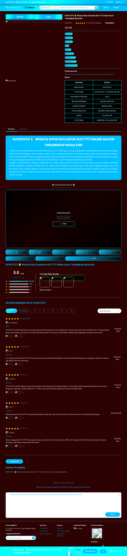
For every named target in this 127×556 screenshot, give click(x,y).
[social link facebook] (99, 545)
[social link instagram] (92, 545)
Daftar (106, 8)
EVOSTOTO (68, 33)
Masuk (116, 8)
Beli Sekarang (90, 551)
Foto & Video (24, 311)
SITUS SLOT (68, 41)
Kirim (113, 514)
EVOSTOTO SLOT (70, 57)
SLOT (66, 45)
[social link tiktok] (103, 545)
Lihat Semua (14, 461)
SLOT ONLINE (69, 53)
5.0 (35, 311)
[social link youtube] (96, 545)
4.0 (44, 311)
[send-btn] (33, 537)
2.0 (62, 311)
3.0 (53, 311)
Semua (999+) (11, 311)
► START (63, 223)
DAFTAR (20, 17)
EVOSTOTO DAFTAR (71, 65)
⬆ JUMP (93, 258)
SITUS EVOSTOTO (46, 534)
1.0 (71, 311)
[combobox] (109, 310)
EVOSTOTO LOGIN (70, 61)
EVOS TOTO (68, 37)
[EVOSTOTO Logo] (13, 7)
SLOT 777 (68, 49)
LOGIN (48, 17)
